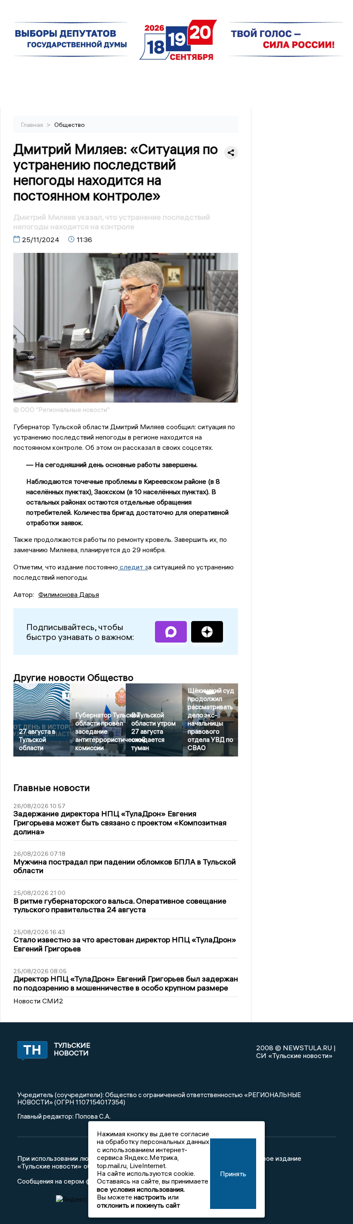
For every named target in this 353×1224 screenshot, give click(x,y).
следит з (133, 567)
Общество (69, 125)
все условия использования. (141, 1189)
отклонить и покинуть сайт (138, 1205)
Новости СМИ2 (38, 1000)
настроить (150, 1197)
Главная (32, 125)
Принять (233, 1173)
